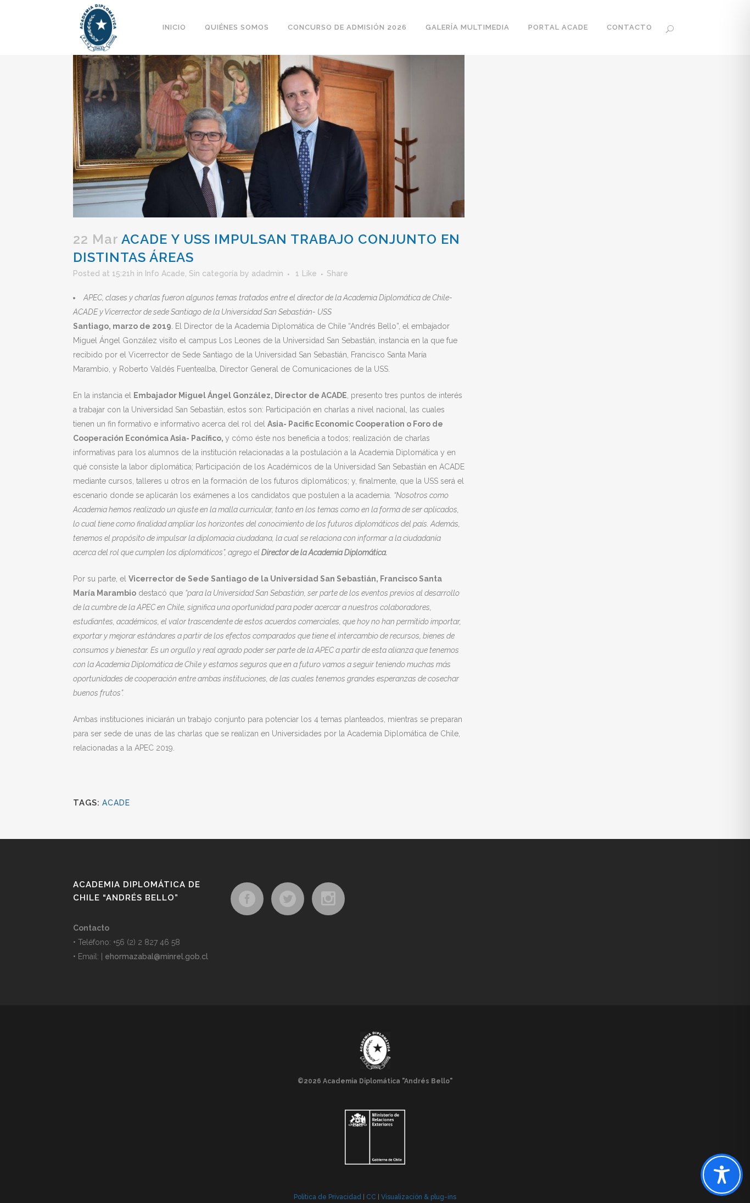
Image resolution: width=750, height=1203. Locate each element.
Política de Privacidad (327, 1197)
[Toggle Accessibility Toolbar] (722, 1175)
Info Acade (165, 273)
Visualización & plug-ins (418, 1197)
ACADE (116, 802)
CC (371, 1197)
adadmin (267, 273)
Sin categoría (213, 273)
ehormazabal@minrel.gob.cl (156, 956)
